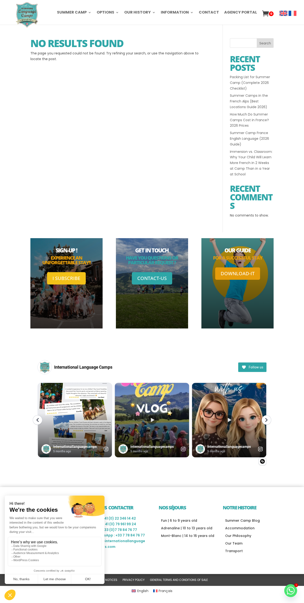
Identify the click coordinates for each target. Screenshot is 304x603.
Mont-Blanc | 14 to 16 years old (187, 535)
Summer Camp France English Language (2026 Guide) (249, 138)
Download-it (238, 273)
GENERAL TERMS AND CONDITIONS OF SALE (179, 580)
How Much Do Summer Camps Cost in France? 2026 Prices (249, 120)
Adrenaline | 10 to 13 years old (186, 528)
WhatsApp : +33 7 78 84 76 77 (120, 535)
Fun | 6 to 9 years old (179, 520)
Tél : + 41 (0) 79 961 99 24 (115, 524)
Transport (234, 551)
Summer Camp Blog (242, 520)
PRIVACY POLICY (134, 580)
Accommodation (240, 528)
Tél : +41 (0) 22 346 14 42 (115, 518)
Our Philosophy (238, 535)
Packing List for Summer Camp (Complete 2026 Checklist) (250, 83)
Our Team (233, 543)
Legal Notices (106, 580)
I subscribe (66, 278)
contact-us (152, 278)
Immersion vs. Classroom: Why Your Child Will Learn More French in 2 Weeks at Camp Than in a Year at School (251, 163)
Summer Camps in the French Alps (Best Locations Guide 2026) (249, 101)
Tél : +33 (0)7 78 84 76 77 (116, 529)
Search (265, 43)
